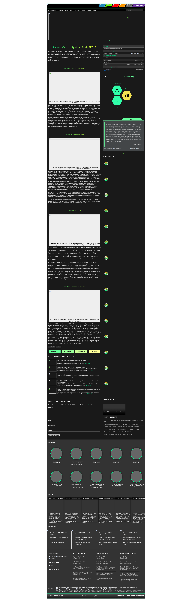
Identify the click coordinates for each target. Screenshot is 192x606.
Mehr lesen (88, 363)
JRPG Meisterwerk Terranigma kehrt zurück (104, 578)
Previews (76, 10)
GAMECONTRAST (58, 596)
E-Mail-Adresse (52, 425)
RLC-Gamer (95, 591)
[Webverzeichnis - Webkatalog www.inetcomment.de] (123, 587)
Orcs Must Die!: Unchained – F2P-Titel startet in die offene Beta (123, 421)
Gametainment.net (121, 591)
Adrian (61, 40)
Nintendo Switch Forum (119, 590)
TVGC (89, 591)
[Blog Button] (113, 589)
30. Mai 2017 (52, 40)
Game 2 (76, 590)
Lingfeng (106, 429)
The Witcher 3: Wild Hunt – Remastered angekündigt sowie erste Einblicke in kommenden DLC (82, 573)
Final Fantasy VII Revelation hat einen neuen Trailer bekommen (81, 567)
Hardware (60, 10)
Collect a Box (112, 591)
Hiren (96, 596)
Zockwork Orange (103, 591)
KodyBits (70, 591)
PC (66, 40)
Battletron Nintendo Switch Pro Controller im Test (125, 424)
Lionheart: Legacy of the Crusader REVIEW (120, 431)
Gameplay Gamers (68, 590)
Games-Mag (59, 590)
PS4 (69, 40)
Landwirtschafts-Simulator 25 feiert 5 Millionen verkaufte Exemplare (82, 578)
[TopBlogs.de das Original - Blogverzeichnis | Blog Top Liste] (92, 589)
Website (50, 430)
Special (89, 10)
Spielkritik (129, 590)
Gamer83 (81, 590)
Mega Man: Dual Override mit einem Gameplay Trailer (81, 557)
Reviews (83, 10)
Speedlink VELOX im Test (57, 542)
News (71, 10)
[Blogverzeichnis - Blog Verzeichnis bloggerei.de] (69, 587)
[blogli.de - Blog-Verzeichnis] (101, 587)
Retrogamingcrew (131, 591)
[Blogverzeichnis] (88, 587)
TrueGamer (110, 590)
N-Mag (58, 591)
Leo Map (106, 426)
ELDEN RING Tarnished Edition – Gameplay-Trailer (80, 562)
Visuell (94, 10)
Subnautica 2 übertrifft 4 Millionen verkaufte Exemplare (124, 426)
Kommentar (51, 407)
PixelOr (104, 590)
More (66, 10)
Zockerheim (76, 591)
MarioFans (98, 590)
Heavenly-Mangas (89, 590)
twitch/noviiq (83, 591)
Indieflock (64, 591)
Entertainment (52, 10)
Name (50, 420)
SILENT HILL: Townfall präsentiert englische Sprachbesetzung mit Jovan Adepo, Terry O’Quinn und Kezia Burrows (129, 574)
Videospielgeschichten (138, 590)
